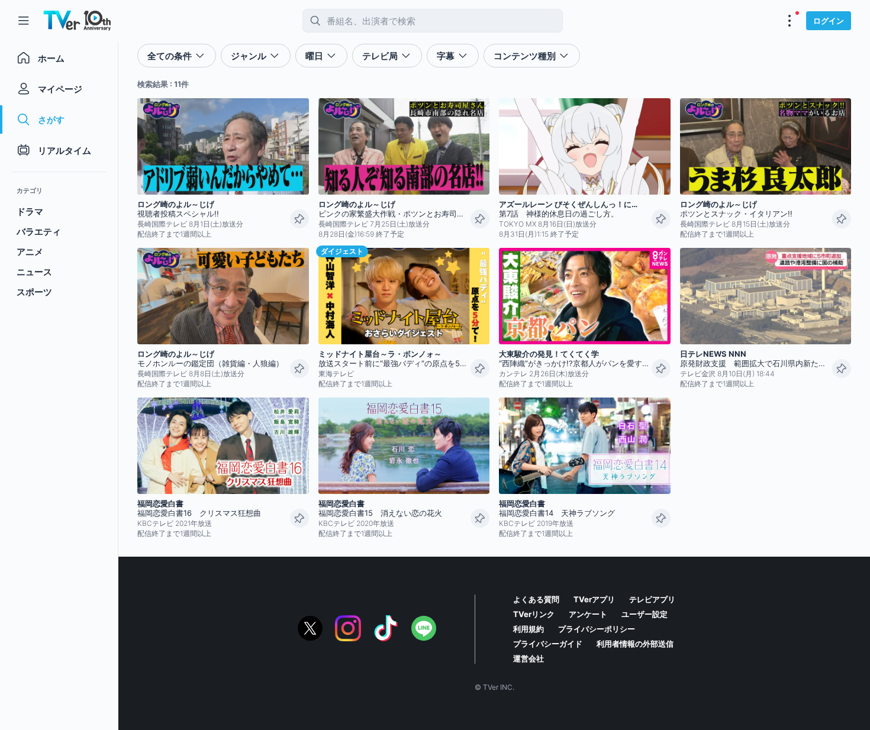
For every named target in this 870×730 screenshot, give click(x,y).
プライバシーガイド (547, 643)
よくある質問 (536, 599)
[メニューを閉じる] (23, 20)
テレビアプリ (652, 599)
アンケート (588, 614)
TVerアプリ (594, 599)
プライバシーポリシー (596, 629)
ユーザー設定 (644, 614)
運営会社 (528, 658)
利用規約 (528, 629)
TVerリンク (534, 614)
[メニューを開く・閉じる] (789, 20)
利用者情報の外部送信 (635, 643)
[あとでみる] (299, 218)
